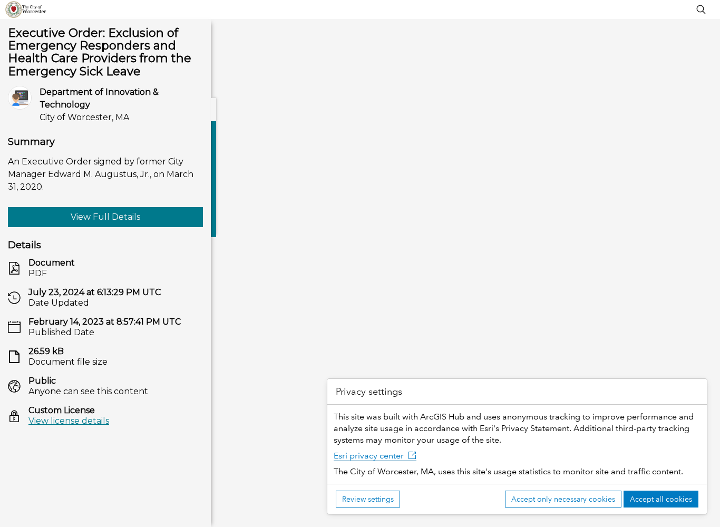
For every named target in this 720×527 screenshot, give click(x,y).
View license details (68, 421)
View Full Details (105, 217)
